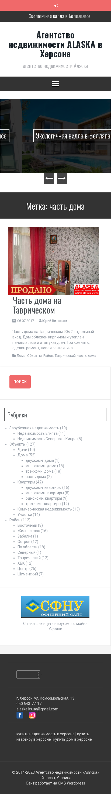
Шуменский (28, 574)
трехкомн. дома (40, 471)
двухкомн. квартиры (43, 487)
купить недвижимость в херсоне (45, 734)
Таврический (65, 356)
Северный (27, 552)
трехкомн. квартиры (43, 504)
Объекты (34, 356)
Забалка (25, 536)
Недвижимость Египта (38, 433)
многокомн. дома (41, 466)
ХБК (21, 563)
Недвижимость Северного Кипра (47, 439)
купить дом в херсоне (72, 739)
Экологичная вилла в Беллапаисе (60, 15)
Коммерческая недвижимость (45, 509)
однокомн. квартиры (44, 498)
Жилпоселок (29, 531)
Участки (25, 514)
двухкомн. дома (40, 460)
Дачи (22, 449)
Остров (24, 541)
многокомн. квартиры (45, 493)
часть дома (86, 356)
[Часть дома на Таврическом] (53, 261)
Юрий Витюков (54, 321)
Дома (21, 356)
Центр (23, 568)
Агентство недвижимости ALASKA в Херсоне (56, 44)
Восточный (27, 525)
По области (27, 547)
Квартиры (26, 482)
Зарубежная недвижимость (34, 428)
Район (48, 356)
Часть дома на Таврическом (37, 305)
